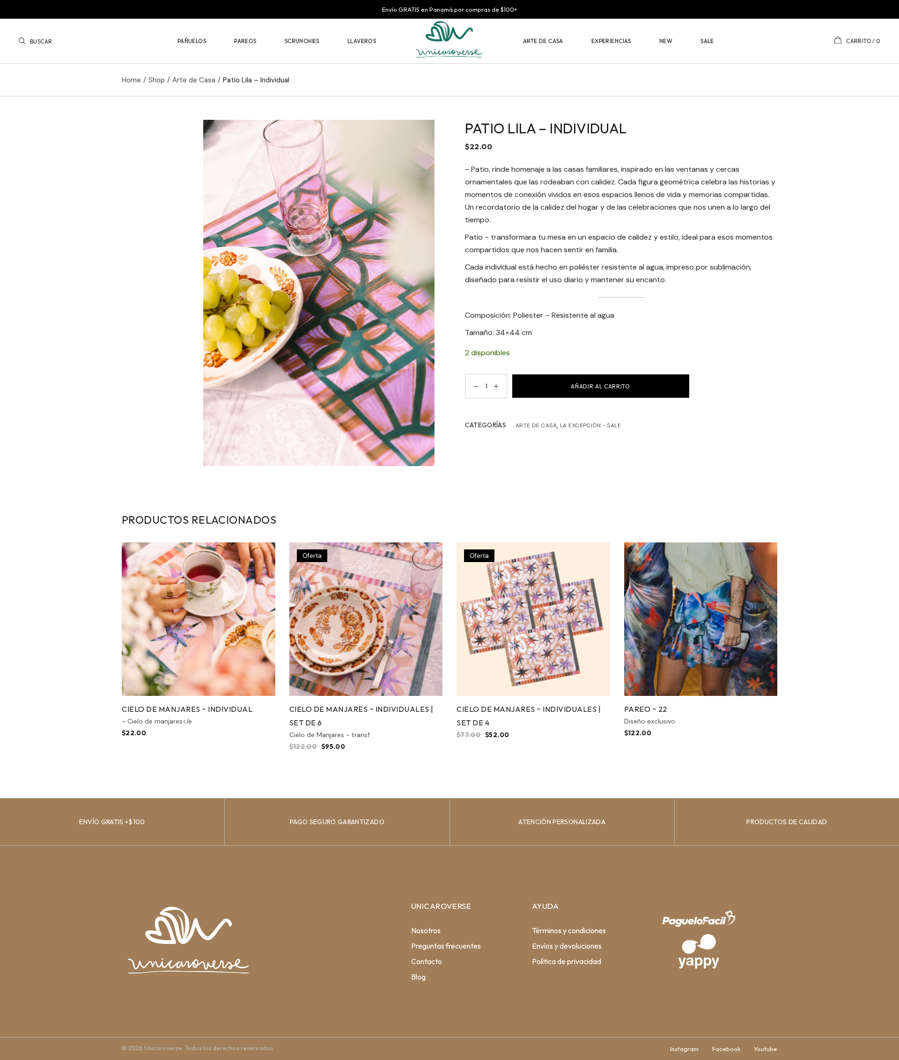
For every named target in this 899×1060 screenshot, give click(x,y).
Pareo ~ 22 (645, 709)
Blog (418, 976)
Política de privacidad (566, 961)
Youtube (765, 1049)
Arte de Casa (536, 425)
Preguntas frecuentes (446, 945)
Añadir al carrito (600, 386)
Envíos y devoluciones (567, 945)
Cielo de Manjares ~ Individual (187, 709)
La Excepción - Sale (590, 425)
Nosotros (426, 930)
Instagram (684, 1049)
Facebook (726, 1049)
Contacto (426, 961)
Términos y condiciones (569, 930)
